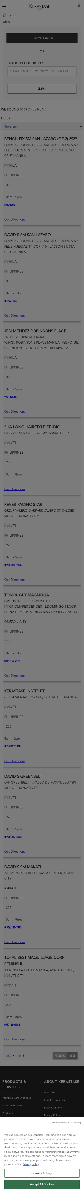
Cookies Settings (42, 1173)
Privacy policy (31, 1164)
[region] (42, 1154)
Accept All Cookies (42, 1184)
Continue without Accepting (65, 1122)
